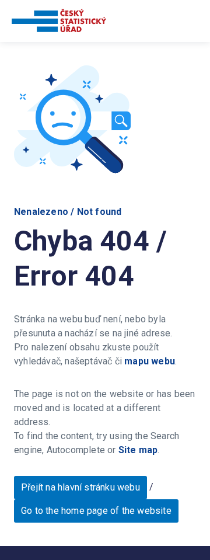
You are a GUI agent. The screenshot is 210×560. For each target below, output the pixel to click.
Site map (138, 449)
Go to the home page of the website (96, 510)
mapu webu (149, 361)
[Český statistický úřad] (59, 22)
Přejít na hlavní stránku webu (80, 487)
